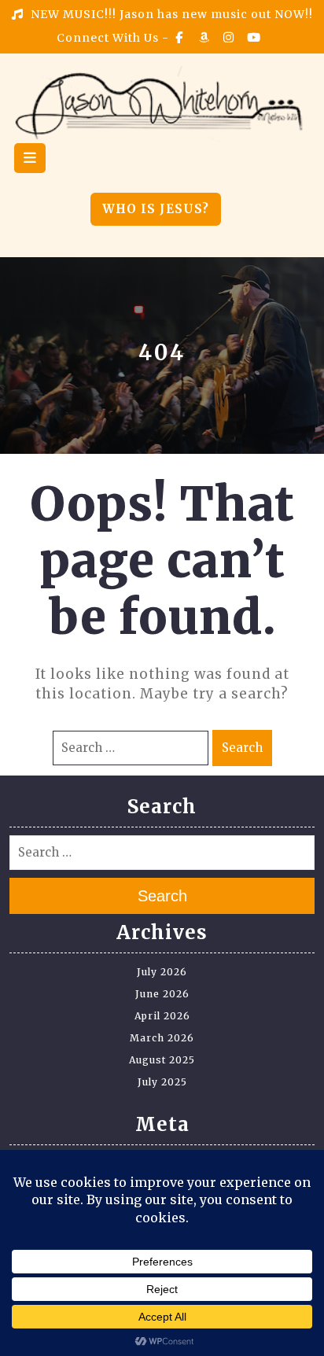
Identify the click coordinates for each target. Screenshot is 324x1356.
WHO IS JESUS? (155, 208)
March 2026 (162, 1038)
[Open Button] (29, 158)
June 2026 (162, 994)
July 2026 (162, 972)
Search (242, 747)
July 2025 (162, 1082)
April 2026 (162, 1016)
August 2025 (162, 1060)
